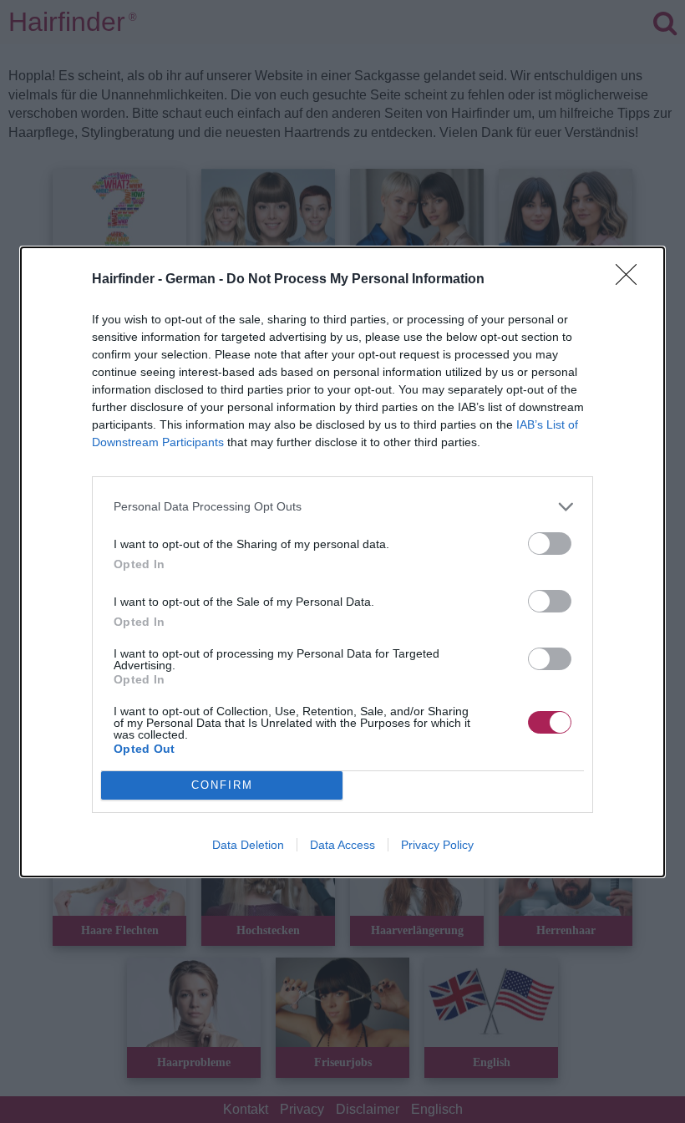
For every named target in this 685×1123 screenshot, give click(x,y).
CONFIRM (222, 785)
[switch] (549, 543)
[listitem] (342, 507)
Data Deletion (248, 844)
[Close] (631, 280)
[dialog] (342, 562)
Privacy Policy (437, 844)
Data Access (342, 844)
